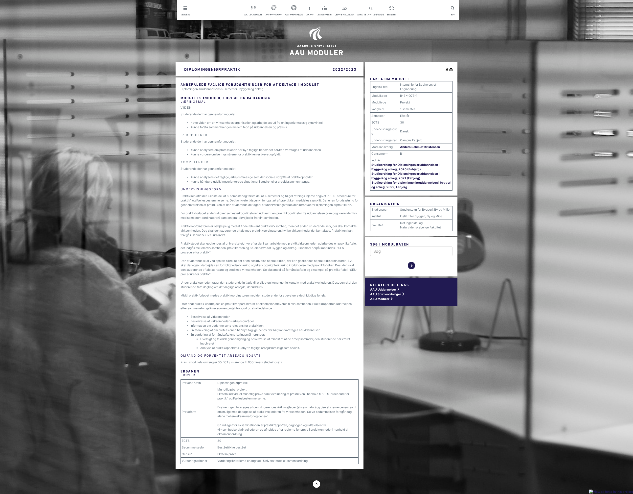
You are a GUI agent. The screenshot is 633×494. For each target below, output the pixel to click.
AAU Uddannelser (385, 289)
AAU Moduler (381, 299)
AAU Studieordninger (387, 294)
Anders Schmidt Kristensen (420, 147)
